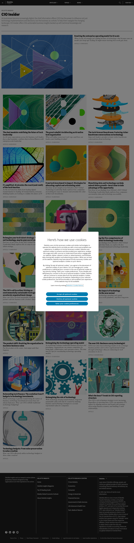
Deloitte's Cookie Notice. (74, 285)
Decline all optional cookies (67, 299)
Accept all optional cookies (67, 294)
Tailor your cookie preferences (67, 304)
